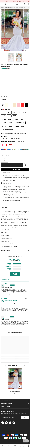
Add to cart (12, 165)
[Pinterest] (10, 422)
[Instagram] (6, 422)
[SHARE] (28, 165)
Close (28, 1)
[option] (15, 1)
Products (6, 7)
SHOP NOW (21, 1)
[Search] (5, 4)
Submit (25, 417)
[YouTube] (13, 422)
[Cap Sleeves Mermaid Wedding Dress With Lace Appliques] (15, 378)
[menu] (1, 4)
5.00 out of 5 (18, 259)
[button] (25, 50)
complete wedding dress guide (21, 225)
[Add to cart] (19, 386)
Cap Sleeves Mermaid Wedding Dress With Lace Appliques (15, 391)
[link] (8, 356)
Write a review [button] (15, 274)
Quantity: (3, 158)
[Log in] (24, 4)
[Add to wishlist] (25, 165)
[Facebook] (2, 422)
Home (2, 7)
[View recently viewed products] (28, 222)
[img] (4, 283)
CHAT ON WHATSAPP (15, 169)
